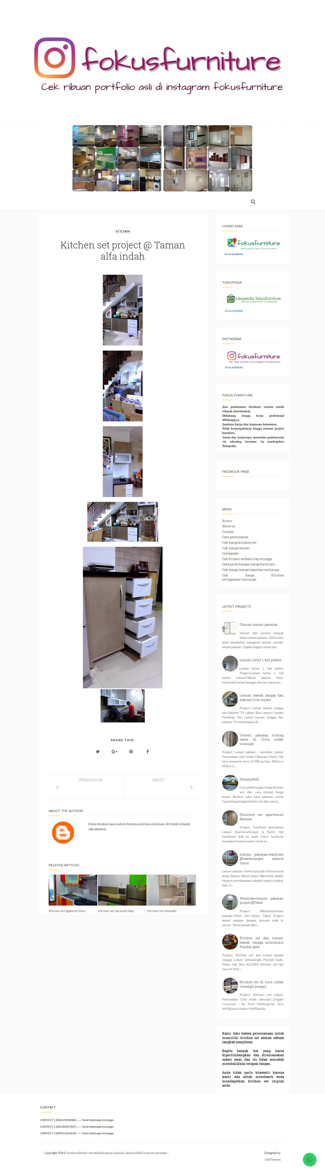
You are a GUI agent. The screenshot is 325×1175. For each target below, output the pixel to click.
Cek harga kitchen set (239, 542)
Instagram (230, 553)
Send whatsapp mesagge (98, 1120)
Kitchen (123, 231)
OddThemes (272, 1159)
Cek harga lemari (236, 548)
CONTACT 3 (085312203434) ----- (61, 1133)
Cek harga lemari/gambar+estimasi (250, 570)
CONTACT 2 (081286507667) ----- (61, 1126)
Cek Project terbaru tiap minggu (247, 559)
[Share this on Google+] (114, 751)
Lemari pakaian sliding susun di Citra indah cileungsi (261, 739)
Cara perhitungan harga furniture (248, 564)
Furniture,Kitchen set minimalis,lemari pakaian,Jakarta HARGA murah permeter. (117, 1153)
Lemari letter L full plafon (260, 660)
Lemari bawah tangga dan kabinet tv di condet (261, 697)
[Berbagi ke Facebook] (147, 751)
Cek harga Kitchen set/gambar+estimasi (253, 577)
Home (227, 521)
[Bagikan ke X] (98, 751)
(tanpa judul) (249, 779)
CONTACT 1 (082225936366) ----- (61, 1120)
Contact (228, 532)
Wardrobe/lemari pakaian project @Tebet (261, 900)
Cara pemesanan (235, 537)
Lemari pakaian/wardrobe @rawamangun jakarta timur (261, 858)
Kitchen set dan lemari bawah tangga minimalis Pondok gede (261, 942)
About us (228, 526)
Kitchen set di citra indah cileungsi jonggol (261, 984)
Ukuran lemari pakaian (258, 624)
